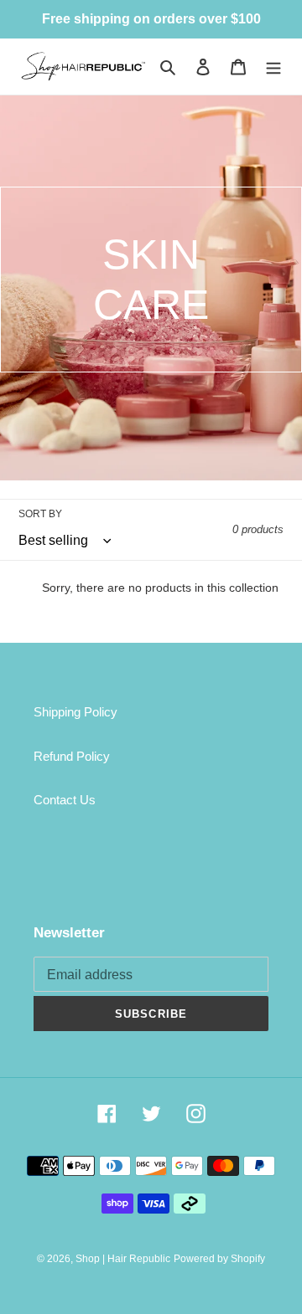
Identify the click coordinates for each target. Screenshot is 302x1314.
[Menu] (273, 67)
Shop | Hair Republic (123, 1259)
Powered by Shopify (219, 1259)
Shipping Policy (75, 712)
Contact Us (65, 800)
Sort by (40, 514)
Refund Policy (72, 756)
